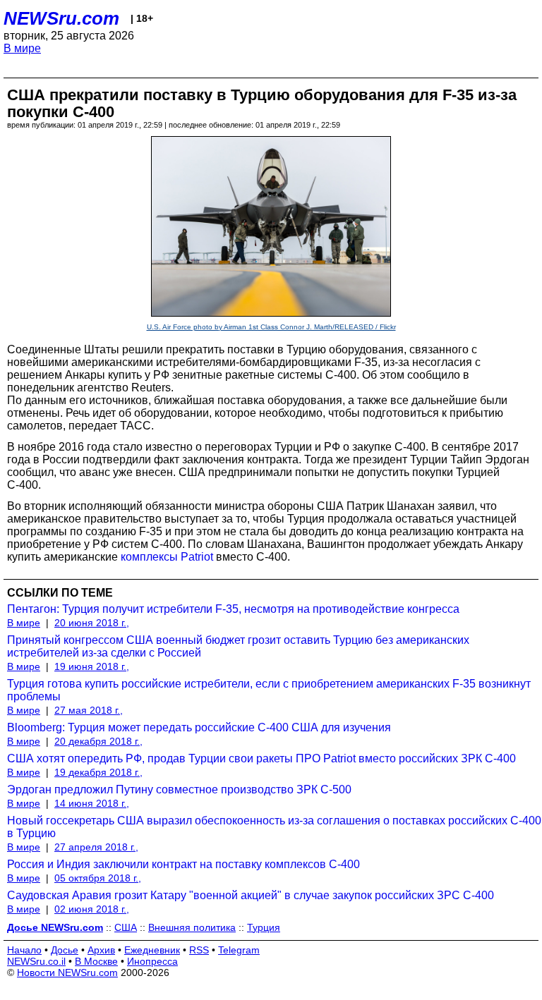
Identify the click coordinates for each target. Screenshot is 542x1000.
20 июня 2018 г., (91, 622)
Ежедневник (152, 950)
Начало (24, 950)
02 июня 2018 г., (91, 909)
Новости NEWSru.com (67, 972)
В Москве (96, 961)
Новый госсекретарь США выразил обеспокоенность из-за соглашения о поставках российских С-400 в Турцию (274, 827)
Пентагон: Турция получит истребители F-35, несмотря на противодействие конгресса (233, 609)
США (125, 927)
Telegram (239, 950)
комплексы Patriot (167, 557)
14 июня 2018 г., (91, 803)
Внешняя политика (192, 927)
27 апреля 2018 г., (96, 847)
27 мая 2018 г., (88, 710)
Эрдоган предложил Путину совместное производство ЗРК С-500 (179, 789)
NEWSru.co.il (36, 961)
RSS (199, 950)
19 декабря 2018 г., (98, 772)
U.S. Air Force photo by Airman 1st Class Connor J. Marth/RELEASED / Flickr (271, 327)
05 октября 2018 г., (97, 878)
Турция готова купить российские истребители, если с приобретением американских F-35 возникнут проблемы (269, 690)
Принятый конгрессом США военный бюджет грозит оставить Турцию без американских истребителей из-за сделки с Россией (238, 646)
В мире (22, 48)
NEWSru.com (61, 18)
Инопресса (152, 961)
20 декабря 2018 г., (98, 741)
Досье (64, 950)
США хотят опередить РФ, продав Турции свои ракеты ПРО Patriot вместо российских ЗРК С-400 (261, 758)
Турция (263, 927)
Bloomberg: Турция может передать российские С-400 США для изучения (199, 727)
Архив (101, 950)
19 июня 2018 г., (91, 666)
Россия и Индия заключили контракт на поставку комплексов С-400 (183, 864)
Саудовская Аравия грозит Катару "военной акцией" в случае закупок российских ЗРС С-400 (250, 895)
